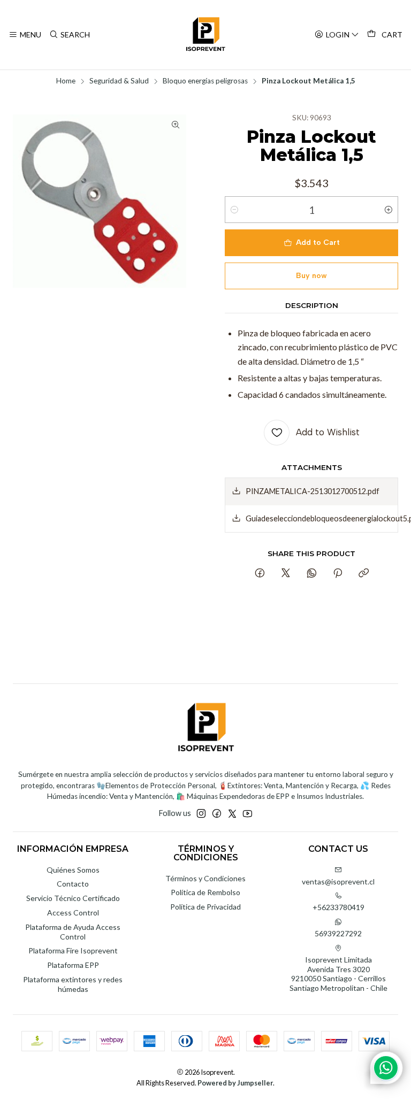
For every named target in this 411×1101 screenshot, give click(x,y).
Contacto (73, 883)
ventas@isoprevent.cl (338, 881)
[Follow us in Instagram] (201, 813)
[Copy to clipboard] (363, 573)
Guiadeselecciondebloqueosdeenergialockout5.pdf (322, 518)
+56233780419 (338, 907)
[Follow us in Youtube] (247, 813)
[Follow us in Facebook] (216, 813)
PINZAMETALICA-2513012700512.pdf (312, 491)
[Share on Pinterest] (338, 573)
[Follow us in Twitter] (232, 813)
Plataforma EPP (73, 964)
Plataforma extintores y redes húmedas (73, 984)
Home (65, 81)
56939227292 (338, 933)
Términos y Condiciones (205, 878)
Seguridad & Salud (119, 81)
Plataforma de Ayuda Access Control (72, 931)
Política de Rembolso (205, 892)
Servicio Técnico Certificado (73, 898)
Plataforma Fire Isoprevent (73, 950)
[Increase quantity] (388, 209)
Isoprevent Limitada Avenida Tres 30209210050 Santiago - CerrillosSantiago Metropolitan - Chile (338, 973)
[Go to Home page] (205, 35)
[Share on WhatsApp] (312, 573)
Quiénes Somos (73, 869)
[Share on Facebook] (260, 573)
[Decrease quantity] (234, 209)
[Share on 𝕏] (286, 573)
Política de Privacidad (205, 906)
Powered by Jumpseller (235, 1083)
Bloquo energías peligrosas (205, 81)
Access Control (73, 912)
